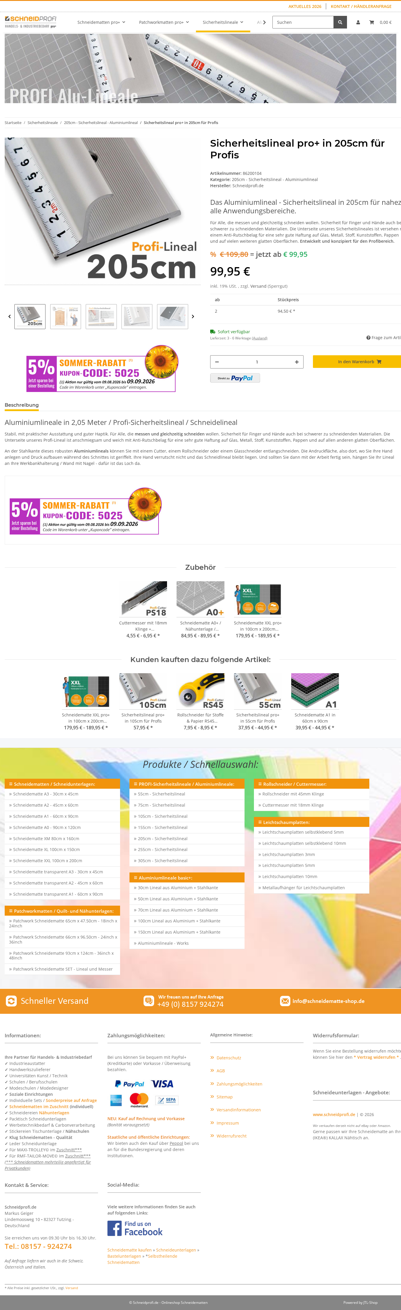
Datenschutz (228, 1058)
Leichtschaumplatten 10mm (289, 876)
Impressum (227, 1123)
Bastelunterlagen (124, 1256)
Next (193, 316)
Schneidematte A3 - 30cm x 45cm (45, 794)
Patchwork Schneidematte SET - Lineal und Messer (63, 969)
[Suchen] (340, 22)
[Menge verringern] (216, 362)
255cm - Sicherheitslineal (163, 849)
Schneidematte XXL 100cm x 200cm (47, 860)
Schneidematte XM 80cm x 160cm (46, 838)
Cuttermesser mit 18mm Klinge (293, 805)
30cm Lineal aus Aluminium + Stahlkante (178, 887)
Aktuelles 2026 (305, 6)
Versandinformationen (238, 1110)
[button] (358, 22)
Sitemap (224, 1097)
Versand (259, 286)
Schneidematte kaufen (129, 1250)
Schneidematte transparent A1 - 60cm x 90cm (58, 894)
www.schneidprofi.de (334, 1114)
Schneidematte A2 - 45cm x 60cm (45, 805)
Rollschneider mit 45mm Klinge (293, 794)
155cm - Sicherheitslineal (163, 827)
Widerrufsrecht (231, 1136)
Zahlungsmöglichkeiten (238, 1084)
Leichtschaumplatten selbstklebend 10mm (304, 843)
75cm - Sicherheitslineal (161, 805)
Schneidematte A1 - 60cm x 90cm (45, 816)
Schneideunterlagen (176, 1250)
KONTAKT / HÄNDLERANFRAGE (361, 6)
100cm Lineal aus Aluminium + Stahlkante (179, 921)
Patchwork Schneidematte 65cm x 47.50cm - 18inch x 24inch (63, 923)
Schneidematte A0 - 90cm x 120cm (47, 827)
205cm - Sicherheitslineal (163, 838)
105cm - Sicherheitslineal (163, 816)
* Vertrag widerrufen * (377, 1057)
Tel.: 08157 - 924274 (38, 1246)
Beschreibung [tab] (22, 405)
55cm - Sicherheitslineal (161, 794)
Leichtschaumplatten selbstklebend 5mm (303, 832)
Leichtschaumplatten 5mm (288, 865)
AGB (220, 1070)
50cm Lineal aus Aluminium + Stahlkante (178, 899)
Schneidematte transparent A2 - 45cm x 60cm (58, 883)
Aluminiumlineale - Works (163, 943)
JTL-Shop (370, 1302)
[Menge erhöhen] (296, 362)
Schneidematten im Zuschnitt (39, 1106)
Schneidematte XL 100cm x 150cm (46, 849)
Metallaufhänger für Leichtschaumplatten (303, 887)
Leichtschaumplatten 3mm (288, 854)
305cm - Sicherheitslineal (163, 860)
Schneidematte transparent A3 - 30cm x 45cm (58, 872)
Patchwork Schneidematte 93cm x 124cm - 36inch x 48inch (61, 955)
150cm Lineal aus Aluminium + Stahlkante (179, 932)
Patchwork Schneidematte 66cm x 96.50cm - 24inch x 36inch (63, 939)
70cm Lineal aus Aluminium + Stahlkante (178, 910)
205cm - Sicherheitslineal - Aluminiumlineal (275, 179)
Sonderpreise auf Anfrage (71, 1100)
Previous (9, 316)
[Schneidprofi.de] (30, 22)
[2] (235, 378)
